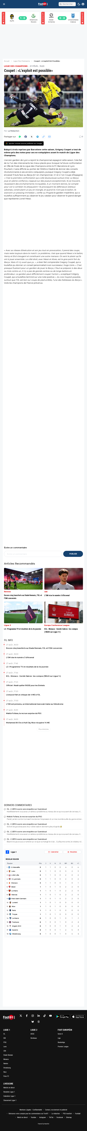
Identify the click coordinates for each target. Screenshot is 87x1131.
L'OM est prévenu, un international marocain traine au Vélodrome (34, 704)
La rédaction (55, 1114)
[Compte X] (21, 1015)
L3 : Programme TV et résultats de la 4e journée (27, 667)
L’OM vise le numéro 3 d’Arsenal (20, 657)
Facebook (59, 1117)
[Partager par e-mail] (49, 137)
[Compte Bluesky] (32, 1021)
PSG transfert (67, 1114)
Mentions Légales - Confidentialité (31, 1110)
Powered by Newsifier (43, 1124)
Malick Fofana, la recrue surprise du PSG (23, 713)
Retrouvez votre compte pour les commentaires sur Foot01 (28, 1114)
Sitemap (69, 1117)
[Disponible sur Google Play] (62, 1016)
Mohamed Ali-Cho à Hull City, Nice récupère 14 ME (28, 723)
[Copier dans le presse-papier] (43, 137)
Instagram (42, 1117)
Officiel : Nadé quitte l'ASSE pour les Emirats (25, 685)
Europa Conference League (56, 625)
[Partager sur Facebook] (26, 137)
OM (45, 592)
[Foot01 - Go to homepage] (10, 1018)
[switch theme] (78, 4)
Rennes (7, 592)
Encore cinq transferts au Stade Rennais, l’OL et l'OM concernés (34, 648)
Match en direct (22, 1117)
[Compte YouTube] (50, 1015)
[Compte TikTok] (44, 1015)
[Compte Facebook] (26, 1015)
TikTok (51, 1117)
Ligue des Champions (16, 66)
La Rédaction (13, 131)
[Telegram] (37, 137)
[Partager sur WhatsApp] (20, 137)
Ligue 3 (7, 625)
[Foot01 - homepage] (43, 4)
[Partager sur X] (31, 137)
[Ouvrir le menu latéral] (4, 4)
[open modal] (83, 4)
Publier (73, 554)
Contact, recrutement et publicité (56, 1110)
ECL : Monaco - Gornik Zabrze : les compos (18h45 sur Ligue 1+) (33, 676)
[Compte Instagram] (32, 1015)
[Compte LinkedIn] (38, 1015)
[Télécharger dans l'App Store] (78, 1016)
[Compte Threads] (38, 1021)
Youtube (33, 1117)
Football (77, 1114)
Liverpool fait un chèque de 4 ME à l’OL (23, 695)
